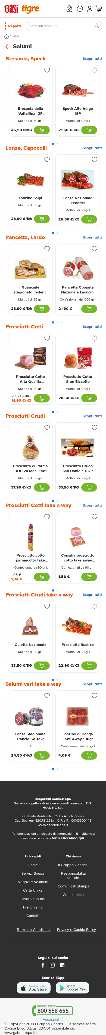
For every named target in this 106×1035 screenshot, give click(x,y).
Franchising (33, 907)
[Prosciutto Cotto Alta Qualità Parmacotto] (30, 358)
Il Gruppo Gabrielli (73, 865)
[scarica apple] (34, 987)
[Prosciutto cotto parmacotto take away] (30, 537)
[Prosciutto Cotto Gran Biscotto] (77, 358)
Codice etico (73, 894)
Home (33, 865)
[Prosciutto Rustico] (77, 626)
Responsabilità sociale (73, 875)
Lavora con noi (32, 898)
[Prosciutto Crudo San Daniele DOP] (77, 448)
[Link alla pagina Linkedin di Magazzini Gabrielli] (62, 964)
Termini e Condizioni (34, 929)
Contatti (32, 915)
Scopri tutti (92, 59)
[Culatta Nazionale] (30, 626)
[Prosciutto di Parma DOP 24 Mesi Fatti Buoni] (30, 448)
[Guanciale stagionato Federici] (30, 269)
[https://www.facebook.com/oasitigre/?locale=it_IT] (43, 964)
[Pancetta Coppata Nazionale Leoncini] (77, 269)
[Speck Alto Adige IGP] (77, 90)
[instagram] (52, 964)
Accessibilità (53, 1020)
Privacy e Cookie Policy (76, 929)
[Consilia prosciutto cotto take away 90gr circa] (77, 537)
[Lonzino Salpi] (30, 180)
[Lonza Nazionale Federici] (77, 180)
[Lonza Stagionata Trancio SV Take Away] (30, 716)
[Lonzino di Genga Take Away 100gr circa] (77, 716)
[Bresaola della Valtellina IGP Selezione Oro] (30, 90)
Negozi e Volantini (33, 882)
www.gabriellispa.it (53, 825)
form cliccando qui (68, 838)
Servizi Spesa (32, 873)
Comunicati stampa (73, 886)
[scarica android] (72, 987)
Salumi (16, 36)
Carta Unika (32, 890)
